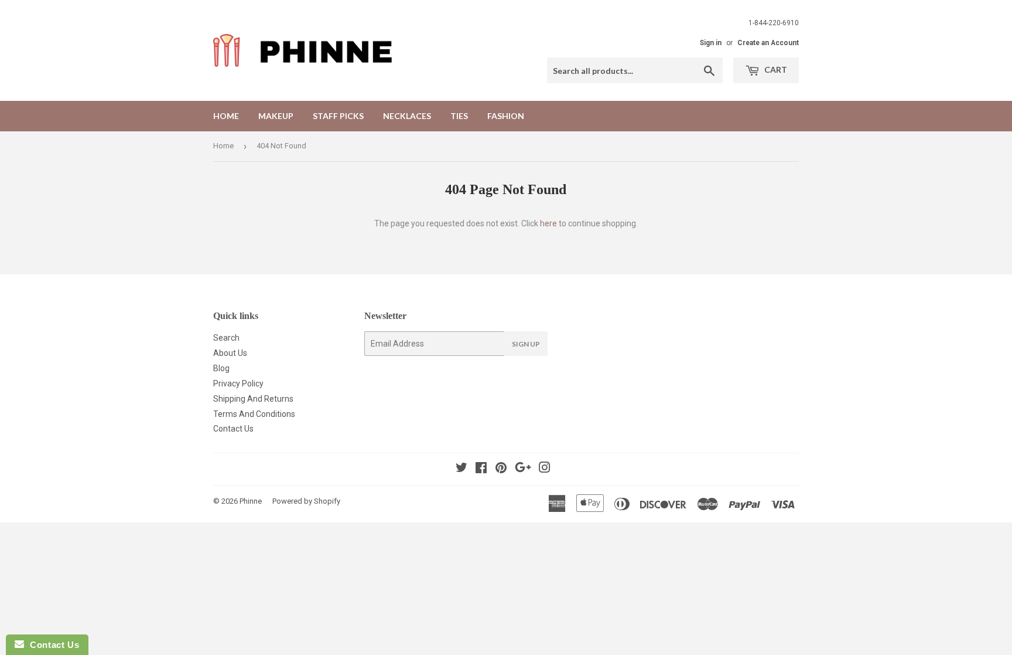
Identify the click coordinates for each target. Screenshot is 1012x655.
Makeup (275, 116)
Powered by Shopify (306, 501)
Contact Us (233, 428)
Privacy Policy (238, 383)
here (548, 223)
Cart (775, 69)
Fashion (505, 116)
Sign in (711, 43)
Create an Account (768, 43)
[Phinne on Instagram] (545, 469)
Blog (221, 368)
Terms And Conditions (254, 414)
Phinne (251, 501)
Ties (459, 116)
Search (226, 337)
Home (226, 116)
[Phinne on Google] (523, 469)
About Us (230, 353)
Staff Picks (338, 116)
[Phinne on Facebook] (481, 469)
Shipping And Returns (253, 398)
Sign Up (526, 344)
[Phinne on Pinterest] (501, 469)
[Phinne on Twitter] (461, 469)
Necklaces (407, 116)
